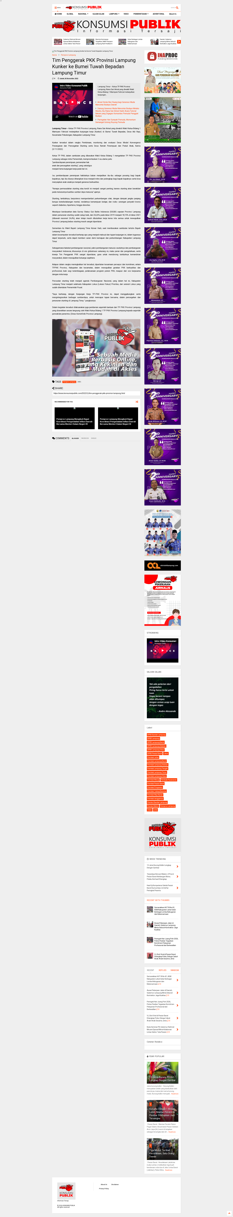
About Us (172, 14)
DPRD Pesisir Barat (154, 753)
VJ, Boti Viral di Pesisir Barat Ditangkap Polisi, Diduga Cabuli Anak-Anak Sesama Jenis (104, 40)
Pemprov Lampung (68, 55)
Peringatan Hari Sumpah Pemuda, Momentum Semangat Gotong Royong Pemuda (115, 121)
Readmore (174, 1094)
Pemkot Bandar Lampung (157, 802)
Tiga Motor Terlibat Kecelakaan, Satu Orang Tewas (161, 1153)
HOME (59, 14)
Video (149, 810)
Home (54, 55)
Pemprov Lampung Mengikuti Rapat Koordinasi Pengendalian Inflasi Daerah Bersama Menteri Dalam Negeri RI (74, 421)
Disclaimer (115, 1184)
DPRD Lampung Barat (155, 742)
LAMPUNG (113, 14)
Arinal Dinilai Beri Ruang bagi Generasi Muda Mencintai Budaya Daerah (115, 103)
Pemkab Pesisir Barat (155, 784)
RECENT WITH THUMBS (158, 900)
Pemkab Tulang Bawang (156, 791)
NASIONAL (82, 14)
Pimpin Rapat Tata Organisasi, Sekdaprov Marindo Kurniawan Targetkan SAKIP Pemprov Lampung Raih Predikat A (168, 39)
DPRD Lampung (153, 738)
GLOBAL (70, 14)
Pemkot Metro (152, 806)
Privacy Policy (104, 1189)
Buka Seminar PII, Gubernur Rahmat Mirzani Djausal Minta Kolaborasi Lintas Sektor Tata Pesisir (136, 40)
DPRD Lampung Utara (155, 750)
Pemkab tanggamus (155, 799)
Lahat (166, 753)
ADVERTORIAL (158, 14)
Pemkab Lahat (153, 757)
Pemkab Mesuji (153, 780)
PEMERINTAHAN (140, 14)
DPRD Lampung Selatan (156, 746)
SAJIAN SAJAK (98, 14)
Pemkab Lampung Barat (156, 761)
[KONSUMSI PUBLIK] (84, 8)
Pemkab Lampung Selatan (157, 765)
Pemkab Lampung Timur (156, 772)
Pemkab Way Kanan (155, 795)
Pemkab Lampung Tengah (157, 769)
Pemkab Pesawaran (169, 780)
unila (155, 810)
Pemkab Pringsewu (154, 787)
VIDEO (126, 14)
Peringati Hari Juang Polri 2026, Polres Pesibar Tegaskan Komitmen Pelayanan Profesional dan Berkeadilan (71, 39)
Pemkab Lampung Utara (156, 776)
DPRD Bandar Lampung (156, 735)
